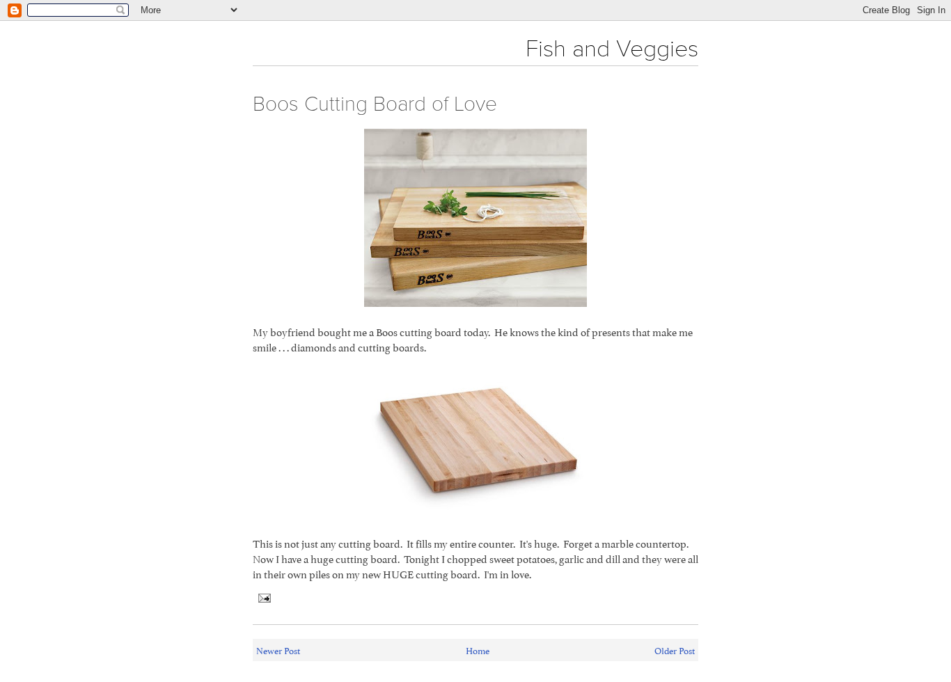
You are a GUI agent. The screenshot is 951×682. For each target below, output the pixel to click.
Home (477, 650)
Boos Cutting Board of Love (375, 104)
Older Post (674, 650)
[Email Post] (262, 595)
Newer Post (278, 650)
